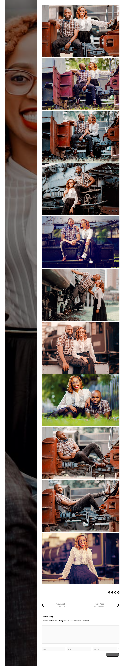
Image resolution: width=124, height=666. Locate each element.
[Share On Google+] (109, 592)
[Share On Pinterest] (112, 592)
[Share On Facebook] (118, 592)
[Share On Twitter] (115, 592)
